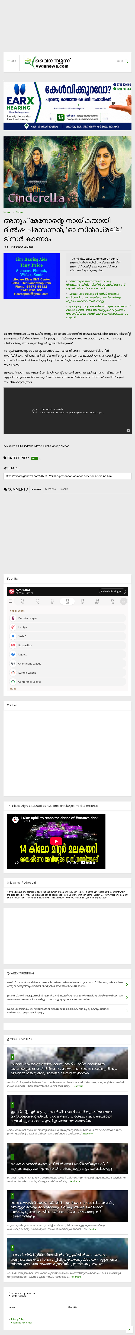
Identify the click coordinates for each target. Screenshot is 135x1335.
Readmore (78, 1086)
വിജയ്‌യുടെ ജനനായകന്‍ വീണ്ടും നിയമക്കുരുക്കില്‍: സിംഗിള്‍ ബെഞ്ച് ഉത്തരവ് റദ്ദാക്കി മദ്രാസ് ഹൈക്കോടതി (95, 285)
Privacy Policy (18, 1319)
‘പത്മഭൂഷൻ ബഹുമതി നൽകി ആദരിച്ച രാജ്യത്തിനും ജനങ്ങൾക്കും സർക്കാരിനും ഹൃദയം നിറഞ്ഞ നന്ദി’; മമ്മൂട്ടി (93, 297)
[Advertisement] (67, 27)
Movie (19, 212)
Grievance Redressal (21, 1323)
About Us (72, 1307)
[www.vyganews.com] (47, 69)
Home (7, 212)
